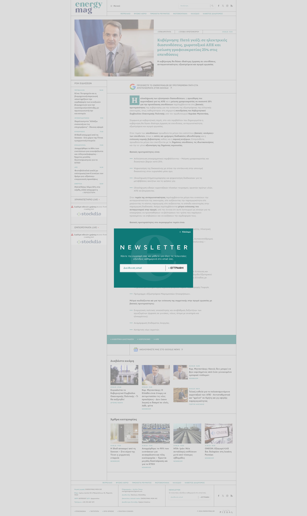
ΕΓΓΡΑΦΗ (176, 268)
